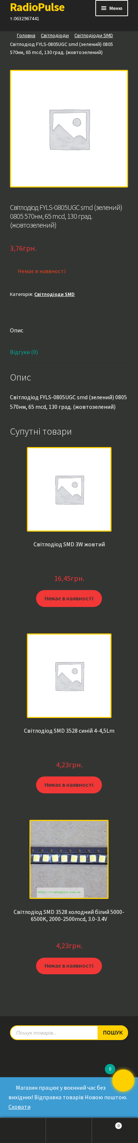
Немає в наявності (69, 598)
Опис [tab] (16, 330)
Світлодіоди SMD (93, 35)
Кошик (106, 1123)
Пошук (69, 1130)
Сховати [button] (19, 1106)
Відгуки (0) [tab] (24, 352)
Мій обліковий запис (23, 1130)
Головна (26, 35)
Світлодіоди (55, 35)
